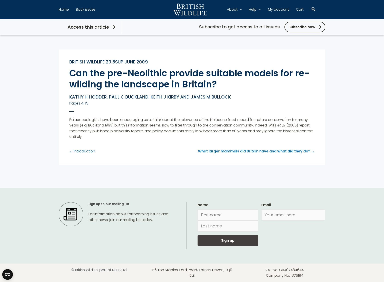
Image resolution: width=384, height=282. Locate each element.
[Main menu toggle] (322, 9)
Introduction (82, 151)
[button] (240, 9)
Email (266, 204)
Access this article (88, 27)
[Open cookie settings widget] (7, 274)
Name (203, 204)
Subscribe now (301, 27)
